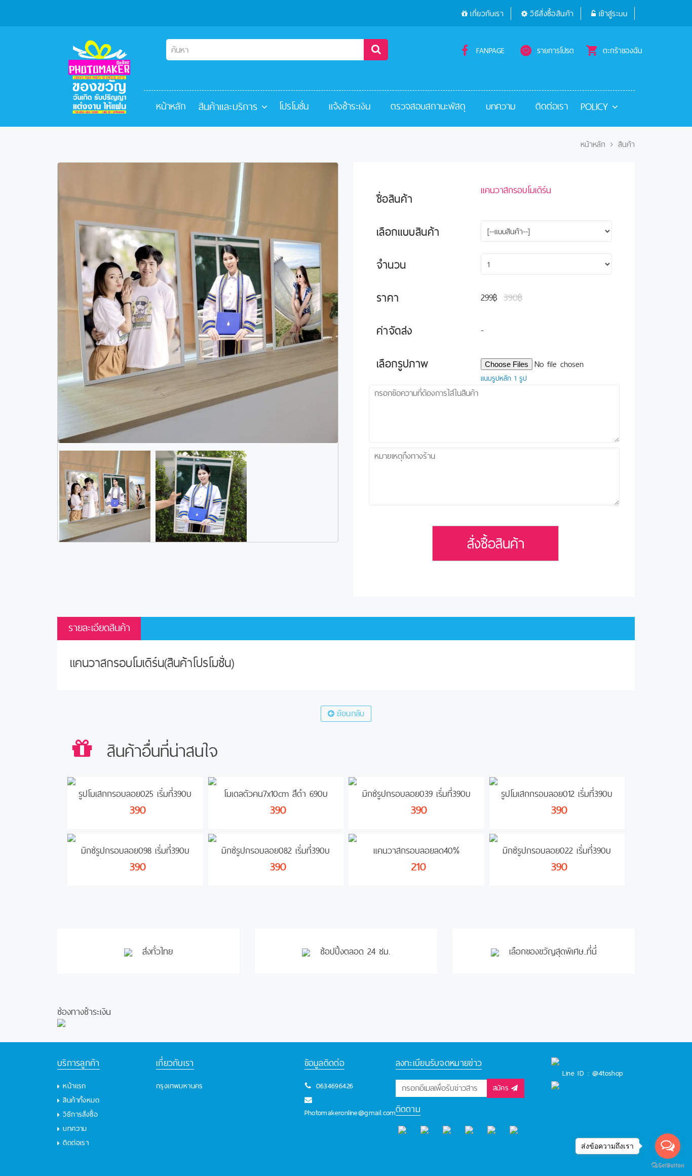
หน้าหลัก (171, 106)
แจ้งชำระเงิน (349, 106)
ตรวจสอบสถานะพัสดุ (428, 106)
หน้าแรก (74, 1086)
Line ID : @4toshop (592, 1073)
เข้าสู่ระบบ (613, 13)
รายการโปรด (555, 50)
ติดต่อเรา (551, 106)
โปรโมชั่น (294, 106)
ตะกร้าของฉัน (622, 50)
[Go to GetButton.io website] (667, 1165)
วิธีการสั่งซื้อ (80, 1114)
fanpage (490, 50)
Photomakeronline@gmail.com (350, 1113)
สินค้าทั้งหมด (81, 1100)
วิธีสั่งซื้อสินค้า (551, 13)
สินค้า (626, 144)
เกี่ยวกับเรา (487, 13)
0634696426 (335, 1086)
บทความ (500, 106)
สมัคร (501, 1088)
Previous (42, 496)
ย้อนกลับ (350, 713)
